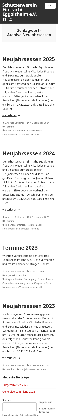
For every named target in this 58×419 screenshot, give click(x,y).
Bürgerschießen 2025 (15, 385)
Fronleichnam (45, 279)
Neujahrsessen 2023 (28, 305)
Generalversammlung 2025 (18, 391)
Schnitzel (24, 134)
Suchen (6, 400)
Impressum (45, 402)
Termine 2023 (20, 247)
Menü (51, 5)
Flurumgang (30, 279)
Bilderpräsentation (15, 130)
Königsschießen (41, 283)
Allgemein (10, 275)
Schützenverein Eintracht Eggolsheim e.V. (19, 9)
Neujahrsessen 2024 (28, 153)
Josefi (29, 283)
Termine (9, 126)
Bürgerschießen (13, 279)
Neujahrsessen (10, 134)
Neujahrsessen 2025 (28, 59)
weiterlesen (11, 115)
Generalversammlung (13, 283)
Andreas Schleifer (14, 122)
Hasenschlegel (34, 130)
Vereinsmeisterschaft (30, 286)
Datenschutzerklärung (30, 415)
